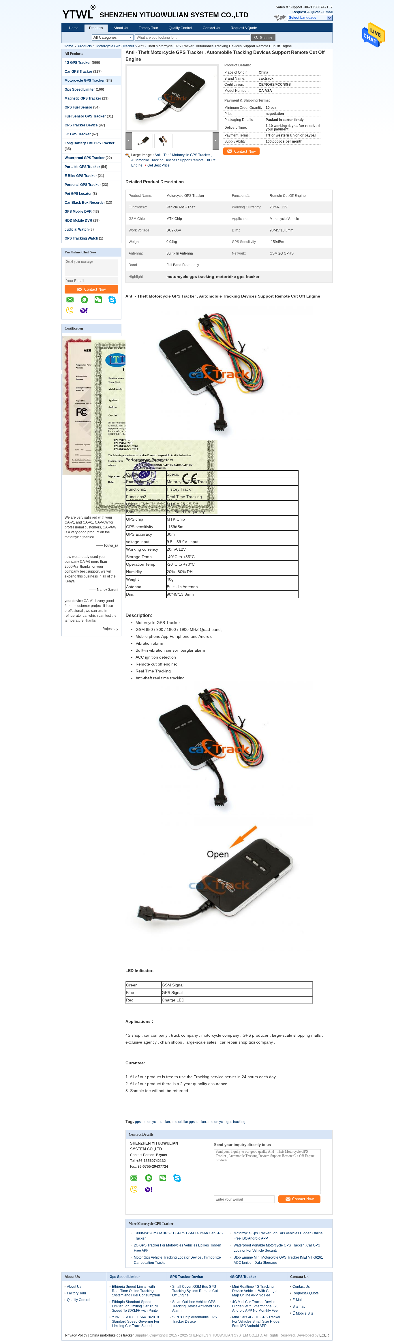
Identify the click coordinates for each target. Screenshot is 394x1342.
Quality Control (180, 28)
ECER (324, 1335)
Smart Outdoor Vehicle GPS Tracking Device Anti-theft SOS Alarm (196, 1306)
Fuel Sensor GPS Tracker (85, 116)
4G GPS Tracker (78, 63)
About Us (121, 28)
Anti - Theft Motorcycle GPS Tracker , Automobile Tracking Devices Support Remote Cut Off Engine (173, 160)
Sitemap (298, 1306)
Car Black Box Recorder (85, 203)
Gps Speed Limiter (80, 89)
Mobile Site (305, 1313)
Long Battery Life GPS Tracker (90, 143)
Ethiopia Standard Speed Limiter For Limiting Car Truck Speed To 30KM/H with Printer (135, 1306)
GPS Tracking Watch (81, 238)
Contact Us (211, 28)
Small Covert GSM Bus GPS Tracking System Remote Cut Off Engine (195, 1291)
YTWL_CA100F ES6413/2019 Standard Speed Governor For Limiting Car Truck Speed (135, 1321)
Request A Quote (306, 12)
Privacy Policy (76, 1335)
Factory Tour (148, 28)
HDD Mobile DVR (78, 220)
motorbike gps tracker (189, 1122)
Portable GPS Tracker (82, 167)
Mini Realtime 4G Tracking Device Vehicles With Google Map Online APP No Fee (254, 1291)
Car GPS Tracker (78, 72)
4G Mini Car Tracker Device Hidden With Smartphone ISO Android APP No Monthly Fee (255, 1306)
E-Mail (297, 1300)
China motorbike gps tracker (112, 1335)
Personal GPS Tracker (83, 185)
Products (96, 28)
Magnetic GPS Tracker (83, 98)
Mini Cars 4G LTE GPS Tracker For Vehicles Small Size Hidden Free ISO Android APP (257, 1321)
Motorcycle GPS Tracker (115, 46)
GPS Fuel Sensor (78, 107)
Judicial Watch (77, 229)
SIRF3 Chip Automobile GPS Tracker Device (194, 1319)
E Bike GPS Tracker (81, 176)
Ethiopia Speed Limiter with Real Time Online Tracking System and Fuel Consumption (136, 1291)
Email (328, 12)
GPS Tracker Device (81, 125)
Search (266, 37)
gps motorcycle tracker (152, 1122)
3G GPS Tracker (78, 134)
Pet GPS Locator (78, 194)
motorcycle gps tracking (227, 1122)
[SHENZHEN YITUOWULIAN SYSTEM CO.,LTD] (80, 11)
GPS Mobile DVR (78, 212)
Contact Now (95, 289)
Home (73, 28)
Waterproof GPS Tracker (85, 158)
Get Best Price (158, 165)
